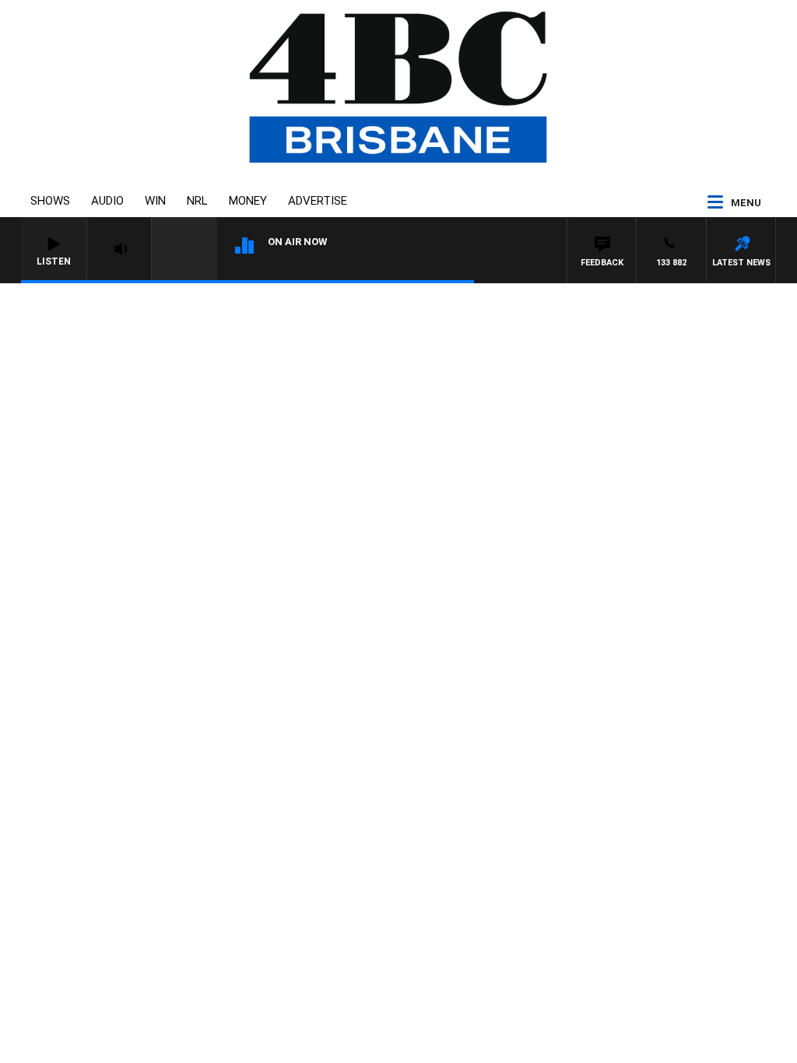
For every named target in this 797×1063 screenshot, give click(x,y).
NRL (197, 201)
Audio (107, 201)
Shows (50, 201)
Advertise (317, 201)
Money (248, 201)
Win (155, 201)
